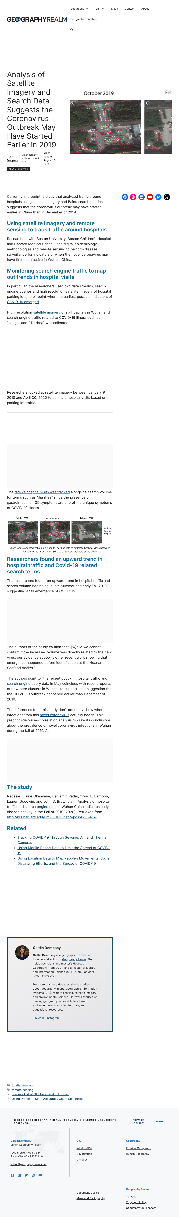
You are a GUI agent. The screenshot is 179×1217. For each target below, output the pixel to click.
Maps (114, 8)
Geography (77, 8)
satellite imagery (46, 312)
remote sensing (22, 1090)
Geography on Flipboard (141, 1208)
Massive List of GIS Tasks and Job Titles (40, 1094)
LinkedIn (38, 1018)
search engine (18, 683)
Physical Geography (138, 1148)
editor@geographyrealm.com (28, 1164)
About (145, 8)
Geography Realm (74, 959)
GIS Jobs (82, 1159)
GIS (97, 8)
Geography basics (88, 1192)
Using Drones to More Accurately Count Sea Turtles (48, 1099)
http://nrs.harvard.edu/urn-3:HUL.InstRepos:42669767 (52, 817)
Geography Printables (83, 19)
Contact (129, 8)
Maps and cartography (91, 1198)
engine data (46, 807)
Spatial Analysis (18, 169)
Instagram (53, 1018)
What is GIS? (84, 1148)
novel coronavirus (54, 715)
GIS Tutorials (84, 1153)
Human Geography (137, 1153)
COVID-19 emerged (23, 302)
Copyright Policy (136, 1202)
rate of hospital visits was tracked (42, 492)
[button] (72, 29)
